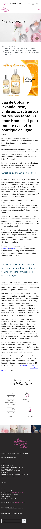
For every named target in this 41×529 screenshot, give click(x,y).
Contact (4, 464)
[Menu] (38, 10)
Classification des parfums (10, 476)
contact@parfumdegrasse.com (26, 365)
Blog (13, 46)
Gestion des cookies (8, 478)
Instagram (15, 248)
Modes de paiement (7, 469)
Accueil (4, 46)
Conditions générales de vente (12, 467)
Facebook (5, 248)
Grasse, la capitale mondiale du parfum (15, 474)
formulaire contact (19, 502)
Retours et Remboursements (11, 471)
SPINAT (21, 508)
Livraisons (5, 472)
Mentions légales (7, 465)
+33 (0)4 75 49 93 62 (13, 3)
